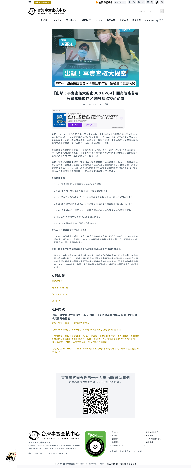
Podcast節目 (102, 104)
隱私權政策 (132, 464)
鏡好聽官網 (57, 281)
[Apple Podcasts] (148, 2)
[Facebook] (130, 2)
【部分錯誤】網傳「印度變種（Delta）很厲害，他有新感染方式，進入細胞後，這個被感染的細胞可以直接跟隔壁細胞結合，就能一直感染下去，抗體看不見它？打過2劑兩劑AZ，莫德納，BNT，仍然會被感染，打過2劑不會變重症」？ (95, 339)
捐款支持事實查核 (42, 2)
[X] (134, 2)
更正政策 (111, 464)
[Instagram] (139, 2)
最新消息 (45, 20)
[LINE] (162, 2)
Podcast (149, 20)
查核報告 (57, 20)
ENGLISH (120, 2)
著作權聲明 (121, 464)
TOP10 (99, 20)
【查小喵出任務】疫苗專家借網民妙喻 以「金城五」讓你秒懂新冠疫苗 (87, 329)
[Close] (15, 449)
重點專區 (111, 20)
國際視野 (136, 20)
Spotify (56, 301)
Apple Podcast (60, 288)
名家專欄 (124, 20)
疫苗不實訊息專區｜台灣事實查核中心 (71, 323)
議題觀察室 (86, 20)
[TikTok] (157, 2)
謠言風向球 (71, 20)
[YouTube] (143, 2)
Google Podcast (61, 294)
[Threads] (152, 2)
